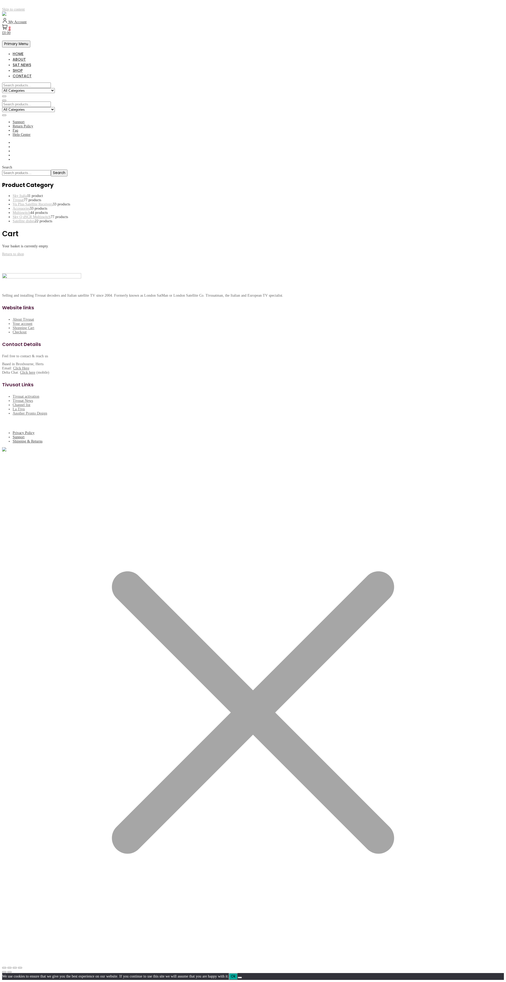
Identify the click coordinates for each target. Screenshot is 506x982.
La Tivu (19, 409)
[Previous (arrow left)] (4, 972)
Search (7, 167)
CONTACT (22, 76)
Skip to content (13, 9)
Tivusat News (23, 401)
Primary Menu (16, 43)
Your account (22, 324)
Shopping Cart (23, 328)
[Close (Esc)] (20, 968)
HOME (18, 53)
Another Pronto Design (30, 413)
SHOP (18, 70)
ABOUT (19, 59)
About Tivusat (23, 319)
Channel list (21, 405)
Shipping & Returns (27, 441)
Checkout (20, 332)
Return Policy (23, 126)
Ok (233, 976)
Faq (15, 130)
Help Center (22, 135)
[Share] (15, 968)
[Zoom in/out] (4, 968)
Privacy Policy (24, 433)
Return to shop (13, 254)
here (32, 372)
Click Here (21, 368)
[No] (240, 977)
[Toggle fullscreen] (9, 968)
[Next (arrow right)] (9, 972)
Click (24, 372)
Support (19, 122)
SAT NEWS (22, 65)
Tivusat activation (26, 396)
